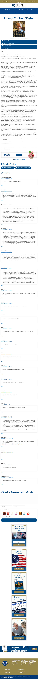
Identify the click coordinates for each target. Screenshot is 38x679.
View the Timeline (7, 167)
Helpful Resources (21, 669)
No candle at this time (7, 516)
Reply (2, 185)
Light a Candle (6, 40)
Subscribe (19, 544)
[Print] (2, 51)
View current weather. (19, 159)
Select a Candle (6, 509)
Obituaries (23, 12)
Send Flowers (6, 48)
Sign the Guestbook (7, 45)
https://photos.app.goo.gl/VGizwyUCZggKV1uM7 (12, 443)
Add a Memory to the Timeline (9, 43)
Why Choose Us (7, 669)
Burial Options (7, 672)
